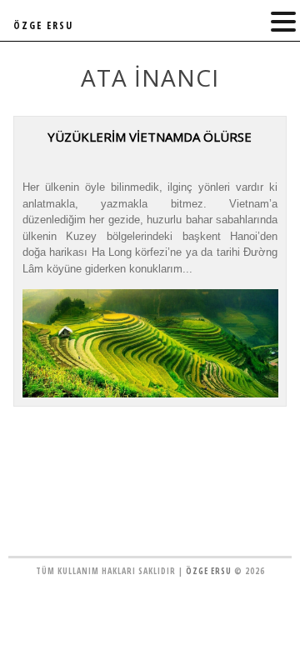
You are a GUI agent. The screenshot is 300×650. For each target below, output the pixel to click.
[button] (283, 22)
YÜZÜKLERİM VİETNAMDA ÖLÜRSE (150, 136)
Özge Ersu (209, 571)
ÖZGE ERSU (43, 25)
